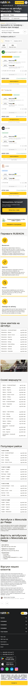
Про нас (3, 636)
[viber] (2, 669)
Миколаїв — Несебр (6, 339)
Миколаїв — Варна (6, 332)
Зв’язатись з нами (14, 210)
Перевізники (5, 644)
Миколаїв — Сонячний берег (9, 330)
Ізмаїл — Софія (5, 478)
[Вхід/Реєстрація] (26, 2)
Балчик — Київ (5, 492)
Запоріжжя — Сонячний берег (9, 435)
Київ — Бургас (6, 431)
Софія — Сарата (5, 507)
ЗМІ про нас (4, 639)
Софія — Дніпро (5, 504)
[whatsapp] (7, 669)
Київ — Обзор (6, 414)
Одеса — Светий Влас (8, 411)
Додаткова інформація (21, 679)
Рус (26, 613)
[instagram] (16, 669)
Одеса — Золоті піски (8, 394)
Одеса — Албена (7, 421)
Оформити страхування (14, 224)
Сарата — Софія (5, 476)
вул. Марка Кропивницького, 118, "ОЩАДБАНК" (16, 100)
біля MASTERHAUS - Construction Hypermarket (16, 105)
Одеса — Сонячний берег (9, 385)
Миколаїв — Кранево (7, 351)
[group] (14, 586)
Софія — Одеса (5, 502)
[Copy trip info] (25, 74)
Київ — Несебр (6, 416)
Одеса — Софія (5, 469)
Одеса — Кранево (7, 404)
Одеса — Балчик (7, 399)
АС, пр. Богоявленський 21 (15, 175)
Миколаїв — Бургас (6, 337)
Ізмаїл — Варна (7, 423)
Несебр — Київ (5, 495)
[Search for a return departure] (24, 31)
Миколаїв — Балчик (6, 348)
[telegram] (11, 669)
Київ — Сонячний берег (9, 401)
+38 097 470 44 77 (7, 5)
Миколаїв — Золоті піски (8, 334)
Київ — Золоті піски (8, 418)
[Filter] (2, 40)
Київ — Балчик (6, 429)
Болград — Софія (6, 474)
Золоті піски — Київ (6, 490)
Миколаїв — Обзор (6, 341)
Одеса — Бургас (7, 389)
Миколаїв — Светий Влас (8, 344)
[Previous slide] (2, 603)
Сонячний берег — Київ (7, 485)
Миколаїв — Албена (6, 346)
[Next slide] (7, 603)
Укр (23, 613)
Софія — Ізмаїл (5, 509)
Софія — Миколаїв (6, 511)
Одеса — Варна (7, 387)
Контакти (3, 641)
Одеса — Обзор (7, 396)
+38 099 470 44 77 (22, 5)
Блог (2, 647)
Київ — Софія (4, 471)
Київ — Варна (6, 406)
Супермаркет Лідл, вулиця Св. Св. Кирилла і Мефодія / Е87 (16, 67)
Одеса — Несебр (7, 392)
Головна (3, 23)
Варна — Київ (4, 488)
